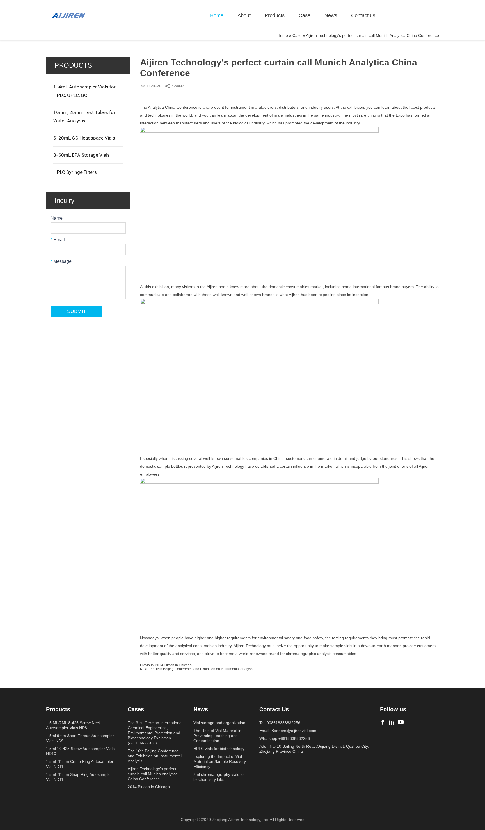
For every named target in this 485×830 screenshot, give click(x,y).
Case (304, 15)
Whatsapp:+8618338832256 (284, 738)
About (244, 15)
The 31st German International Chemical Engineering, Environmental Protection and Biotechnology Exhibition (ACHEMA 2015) (155, 732)
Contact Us (274, 709)
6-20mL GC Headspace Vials (84, 138)
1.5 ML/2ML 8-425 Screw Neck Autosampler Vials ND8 (73, 725)
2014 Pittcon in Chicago (173, 665)
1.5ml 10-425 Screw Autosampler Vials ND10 (80, 751)
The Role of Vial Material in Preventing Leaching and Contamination (217, 735)
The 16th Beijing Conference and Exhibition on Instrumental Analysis (201, 669)
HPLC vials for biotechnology (218, 748)
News (330, 15)
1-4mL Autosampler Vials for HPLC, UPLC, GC (84, 91)
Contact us (363, 15)
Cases (136, 709)
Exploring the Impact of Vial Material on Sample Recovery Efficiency (219, 761)
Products (275, 15)
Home (216, 15)
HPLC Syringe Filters (75, 172)
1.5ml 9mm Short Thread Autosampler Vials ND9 (80, 738)
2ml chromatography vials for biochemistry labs (219, 777)
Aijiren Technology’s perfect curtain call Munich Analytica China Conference (153, 774)
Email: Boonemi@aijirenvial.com (287, 730)
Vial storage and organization (219, 722)
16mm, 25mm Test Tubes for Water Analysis (84, 117)
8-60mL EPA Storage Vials (81, 155)
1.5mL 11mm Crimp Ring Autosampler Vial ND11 (79, 764)
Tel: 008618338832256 (279, 722)
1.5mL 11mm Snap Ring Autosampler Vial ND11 (79, 777)
